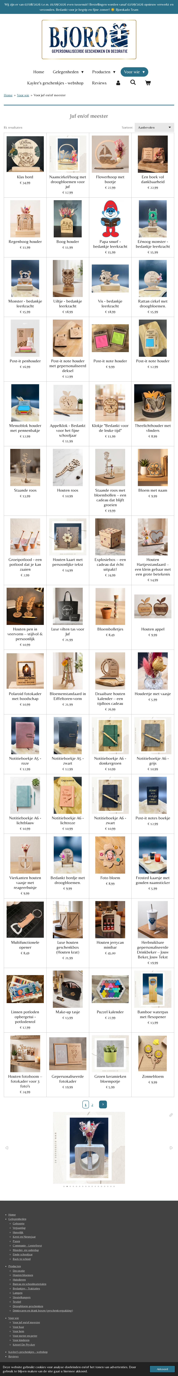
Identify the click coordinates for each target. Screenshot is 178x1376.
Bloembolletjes (110, 629)
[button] (171, 1115)
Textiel (17, 1301)
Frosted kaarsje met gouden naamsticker (153, 880)
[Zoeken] (133, 82)
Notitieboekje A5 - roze (25, 761)
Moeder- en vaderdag (26, 1250)
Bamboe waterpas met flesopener (152, 1014)
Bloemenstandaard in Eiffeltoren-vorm (68, 696)
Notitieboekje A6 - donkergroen (110, 761)
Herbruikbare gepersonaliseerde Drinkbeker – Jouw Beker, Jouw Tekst (153, 949)
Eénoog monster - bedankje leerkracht (153, 244)
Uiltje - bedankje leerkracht (67, 303)
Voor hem (18, 1331)
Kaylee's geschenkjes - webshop (28, 1352)
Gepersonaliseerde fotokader (68, 1079)
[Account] (118, 83)
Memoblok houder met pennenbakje (25, 428)
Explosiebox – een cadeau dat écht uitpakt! (110, 564)
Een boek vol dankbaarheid (153, 179)
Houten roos (67, 490)
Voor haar (18, 1327)
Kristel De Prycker (24, 1344)
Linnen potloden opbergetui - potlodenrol (25, 1016)
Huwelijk (18, 1232)
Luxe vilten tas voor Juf (67, 631)
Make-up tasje (68, 1011)
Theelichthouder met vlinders (153, 428)
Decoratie (19, 1270)
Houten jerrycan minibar (110, 945)
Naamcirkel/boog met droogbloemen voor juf (67, 181)
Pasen (16, 1241)
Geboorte (19, 1223)
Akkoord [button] (162, 1369)
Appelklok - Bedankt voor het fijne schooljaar (68, 430)
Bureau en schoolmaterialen (29, 1284)
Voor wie (23, 95)
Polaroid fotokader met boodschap (25, 696)
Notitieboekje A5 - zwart (68, 761)
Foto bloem (110, 877)
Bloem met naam (152, 490)
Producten (14, 1266)
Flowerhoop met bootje (110, 179)
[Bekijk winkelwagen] (147, 83)
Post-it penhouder (25, 361)
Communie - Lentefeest (27, 1245)
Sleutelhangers (22, 1297)
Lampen (17, 1292)
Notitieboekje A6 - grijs (153, 761)
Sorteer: (127, 127)
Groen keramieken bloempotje (110, 1079)
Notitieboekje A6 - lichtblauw (25, 820)
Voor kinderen (21, 1340)
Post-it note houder (110, 361)
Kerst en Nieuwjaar (24, 1236)
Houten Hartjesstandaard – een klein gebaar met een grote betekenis (153, 566)
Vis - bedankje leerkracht (110, 303)
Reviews (13, 1356)
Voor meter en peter (25, 1335)
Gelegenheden (17, 1219)
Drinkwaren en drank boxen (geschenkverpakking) (43, 1310)
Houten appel (152, 629)
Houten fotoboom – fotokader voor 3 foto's (25, 1081)
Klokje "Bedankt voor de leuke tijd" (110, 428)
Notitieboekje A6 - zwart (110, 820)
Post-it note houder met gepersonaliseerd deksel (67, 366)
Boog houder (67, 241)
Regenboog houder (25, 241)
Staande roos (25, 490)
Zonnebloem (153, 1076)
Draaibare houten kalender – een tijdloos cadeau (110, 698)
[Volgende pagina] (103, 1104)
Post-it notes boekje (153, 818)
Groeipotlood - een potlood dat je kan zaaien (25, 564)
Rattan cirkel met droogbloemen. (153, 303)
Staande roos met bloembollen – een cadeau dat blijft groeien (110, 497)
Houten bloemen (23, 1275)
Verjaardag (19, 1228)
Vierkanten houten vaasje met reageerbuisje (25, 882)
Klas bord (25, 176)
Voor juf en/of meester (50, 95)
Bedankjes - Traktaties (26, 1288)
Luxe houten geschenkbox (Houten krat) (67, 947)
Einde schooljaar (23, 1254)
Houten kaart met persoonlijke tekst (67, 562)
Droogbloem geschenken (28, 1306)
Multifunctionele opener (25, 945)
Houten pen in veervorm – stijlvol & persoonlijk (25, 634)
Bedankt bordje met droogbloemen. (68, 880)
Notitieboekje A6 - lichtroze (68, 820)
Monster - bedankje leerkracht (25, 303)
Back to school (22, 1259)
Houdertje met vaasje (153, 693)
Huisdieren (19, 1279)
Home (8, 95)
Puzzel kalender (110, 1011)
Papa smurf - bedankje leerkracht (110, 244)
